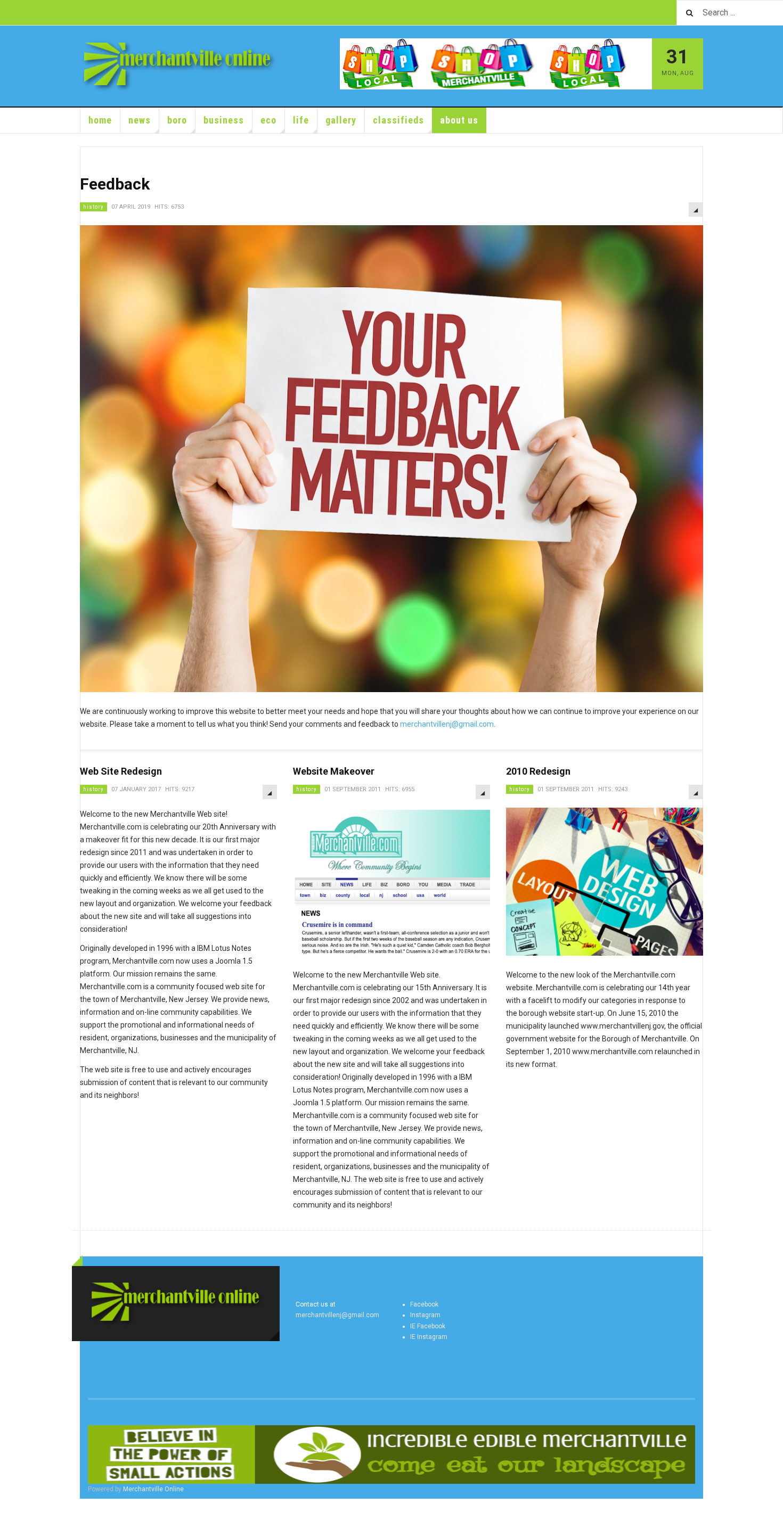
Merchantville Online (153, 1489)
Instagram (425, 1315)
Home (100, 120)
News (139, 120)
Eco (268, 120)
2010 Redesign (538, 771)
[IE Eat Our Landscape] (391, 1454)
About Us (459, 120)
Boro (177, 120)
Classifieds (398, 120)
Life (301, 120)
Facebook (424, 1304)
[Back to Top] (10, 1509)
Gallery (340, 120)
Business (223, 120)
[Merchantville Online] (179, 66)
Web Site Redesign (121, 771)
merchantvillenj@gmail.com (447, 724)
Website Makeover (333, 771)
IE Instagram (428, 1337)
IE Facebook (427, 1326)
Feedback (115, 184)
